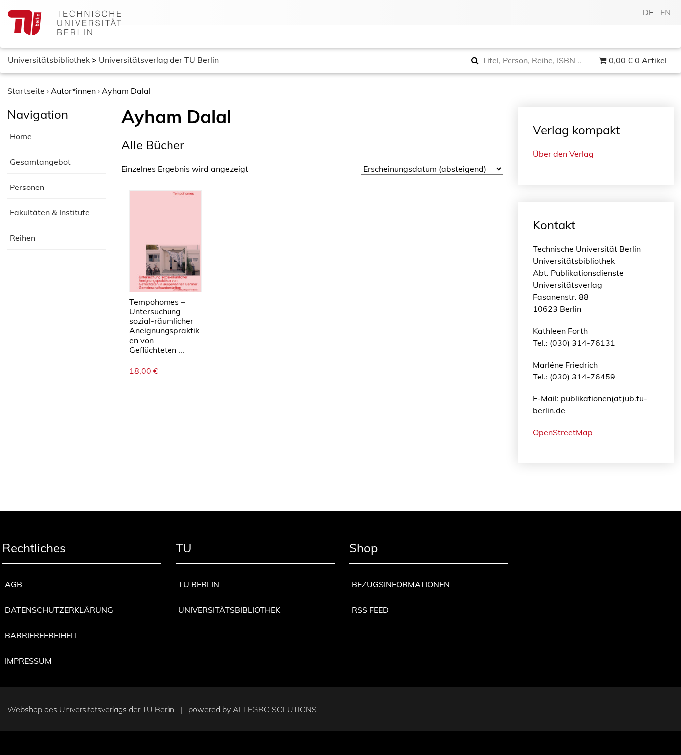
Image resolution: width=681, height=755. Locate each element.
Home (21, 136)
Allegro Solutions (275, 709)
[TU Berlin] (64, 24)
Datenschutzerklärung (59, 610)
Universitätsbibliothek (49, 60)
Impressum (28, 661)
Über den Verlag (563, 154)
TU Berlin (198, 584)
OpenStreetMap (563, 432)
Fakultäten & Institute (50, 212)
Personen (27, 187)
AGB (13, 584)
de (648, 12)
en (665, 12)
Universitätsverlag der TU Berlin (159, 60)
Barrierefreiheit (41, 635)
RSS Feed (370, 610)
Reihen (22, 238)
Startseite (26, 91)
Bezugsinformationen (401, 584)
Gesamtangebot (40, 162)
